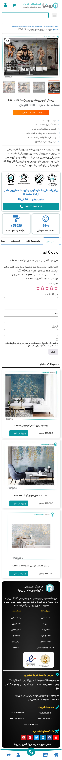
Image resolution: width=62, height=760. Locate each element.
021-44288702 (31, 724)
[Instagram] (56, 737)
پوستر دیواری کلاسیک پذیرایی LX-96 (31, 425)
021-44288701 (17, 718)
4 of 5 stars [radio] (42, 288)
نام (56, 313)
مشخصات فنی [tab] (33, 241)
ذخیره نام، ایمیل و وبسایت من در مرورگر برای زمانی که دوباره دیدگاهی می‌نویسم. (31, 344)
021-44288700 (45, 718)
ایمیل (55, 326)
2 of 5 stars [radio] (51, 288)
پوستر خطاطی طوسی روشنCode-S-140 (31, 565)
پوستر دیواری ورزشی (35, 26)
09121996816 (45, 712)
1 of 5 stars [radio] (56, 288)
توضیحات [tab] (15, 241)
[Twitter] (36, 737)
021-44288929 (17, 712)
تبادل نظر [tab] (51, 241)
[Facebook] (49, 737)
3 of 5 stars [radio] (47, 288)
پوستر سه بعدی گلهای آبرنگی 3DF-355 (31, 495)
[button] (54, 15)
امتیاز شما (53, 283)
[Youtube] (23, 737)
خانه (56, 26)
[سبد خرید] (14, 5)
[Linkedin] (43, 737)
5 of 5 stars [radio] (38, 288)
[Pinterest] (30, 737)
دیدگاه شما (51, 294)
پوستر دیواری (49, 26)
